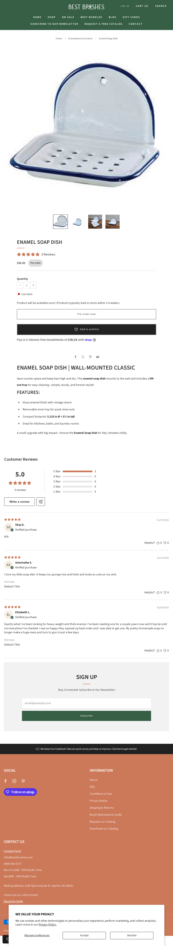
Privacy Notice (98, 801)
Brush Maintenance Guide (106, 815)
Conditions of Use (101, 794)
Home (37, 17)
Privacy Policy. (48, 925)
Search (161, 6)
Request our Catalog (102, 822)
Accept (84, 935)
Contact (136, 24)
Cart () (142, 6)
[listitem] (86, 749)
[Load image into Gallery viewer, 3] (95, 221)
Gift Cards (131, 17)
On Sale (68, 17)
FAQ (92, 787)
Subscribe (86, 716)
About (93, 780)
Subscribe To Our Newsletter (54, 24)
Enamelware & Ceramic (80, 38)
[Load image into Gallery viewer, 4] (112, 221)
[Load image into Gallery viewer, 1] (60, 221)
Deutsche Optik (13, 901)
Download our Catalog (104, 829)
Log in (125, 6)
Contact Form (12, 851)
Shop (52, 17)
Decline (132, 935)
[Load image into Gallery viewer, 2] (78, 221)
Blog (112, 17)
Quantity (22, 279)
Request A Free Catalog (104, 24)
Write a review (19, 501)
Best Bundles (91, 17)
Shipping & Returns (102, 808)
